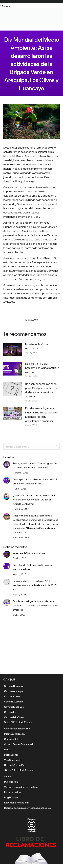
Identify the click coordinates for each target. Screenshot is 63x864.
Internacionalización (14, 733)
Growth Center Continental (18, 744)
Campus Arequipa (13, 691)
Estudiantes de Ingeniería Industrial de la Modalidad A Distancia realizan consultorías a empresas (41, 414)
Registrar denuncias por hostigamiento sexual (27, 807)
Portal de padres (12, 792)
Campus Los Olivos (14, 706)
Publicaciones (11, 754)
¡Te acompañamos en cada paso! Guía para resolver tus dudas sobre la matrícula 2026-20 (41, 389)
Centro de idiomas (13, 738)
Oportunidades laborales (17, 728)
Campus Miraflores (14, 717)
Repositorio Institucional (16, 802)
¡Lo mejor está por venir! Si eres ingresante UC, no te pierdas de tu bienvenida (35, 465)
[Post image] (12, 349)
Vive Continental (13, 759)
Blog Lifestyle (11, 797)
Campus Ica (10, 711)
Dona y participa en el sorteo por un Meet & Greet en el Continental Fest (35, 481)
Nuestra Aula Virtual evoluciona (36, 346)
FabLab (7, 749)
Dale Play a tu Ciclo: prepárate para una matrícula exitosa (42, 367)
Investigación (11, 781)
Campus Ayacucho (14, 701)
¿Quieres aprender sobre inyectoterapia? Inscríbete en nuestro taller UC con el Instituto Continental (34, 499)
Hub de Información (14, 765)
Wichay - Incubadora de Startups (21, 786)
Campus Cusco (12, 696)
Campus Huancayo (14, 685)
